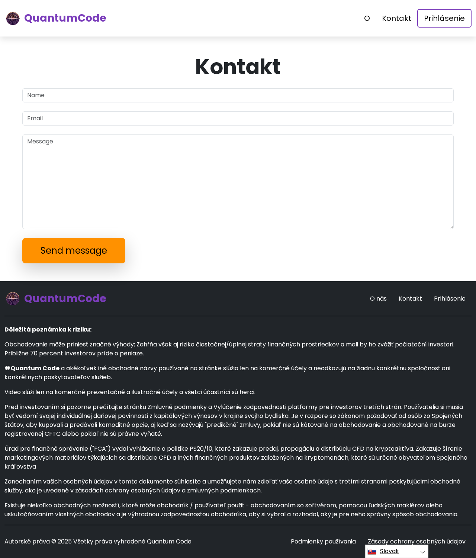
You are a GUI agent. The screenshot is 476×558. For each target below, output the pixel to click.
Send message (74, 250)
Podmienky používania (323, 541)
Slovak (389, 551)
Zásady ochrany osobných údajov (417, 541)
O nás (378, 298)
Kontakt (396, 18)
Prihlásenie (444, 18)
